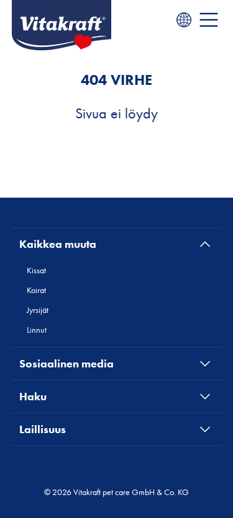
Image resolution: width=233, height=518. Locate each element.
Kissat (36, 270)
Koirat (36, 290)
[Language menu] (183, 19)
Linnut (37, 329)
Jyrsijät (37, 309)
